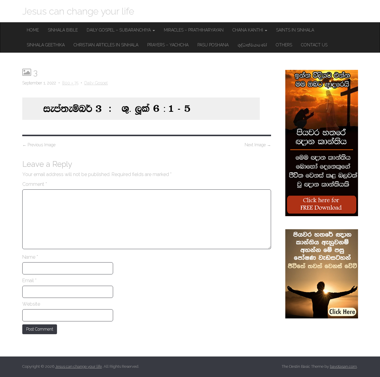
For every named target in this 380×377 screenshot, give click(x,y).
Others (284, 45)
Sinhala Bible (63, 30)
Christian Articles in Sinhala (106, 45)
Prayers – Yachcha (168, 45)
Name (30, 257)
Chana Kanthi (248, 30)
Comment (34, 184)
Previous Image (39, 144)
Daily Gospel (96, 83)
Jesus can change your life (78, 11)
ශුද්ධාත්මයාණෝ (252, 45)
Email (29, 280)
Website (31, 304)
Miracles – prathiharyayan (194, 30)
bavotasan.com (343, 366)
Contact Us (314, 45)
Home (33, 30)
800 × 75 (70, 83)
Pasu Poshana (213, 45)
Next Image (258, 144)
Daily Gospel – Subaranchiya (119, 30)
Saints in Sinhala (295, 30)
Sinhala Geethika (46, 45)
